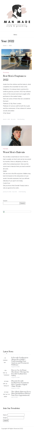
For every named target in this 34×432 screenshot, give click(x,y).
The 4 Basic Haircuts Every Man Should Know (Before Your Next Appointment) (21, 393)
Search (5, 201)
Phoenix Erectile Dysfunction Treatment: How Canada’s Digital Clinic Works (20, 383)
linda (14, 119)
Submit (6, 420)
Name (5, 415)
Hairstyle (5, 148)
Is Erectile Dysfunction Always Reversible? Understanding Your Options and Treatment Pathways (20, 361)
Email (5, 417)
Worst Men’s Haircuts (14, 152)
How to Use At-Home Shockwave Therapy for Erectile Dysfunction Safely (20, 373)
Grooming (6, 72)
